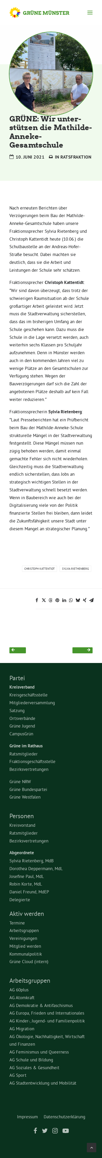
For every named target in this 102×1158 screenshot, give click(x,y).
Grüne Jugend (22, 726)
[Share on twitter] (44, 600)
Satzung (17, 710)
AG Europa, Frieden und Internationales (46, 1013)
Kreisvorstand (22, 825)
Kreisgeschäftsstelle (28, 694)
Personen (21, 816)
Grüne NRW (20, 781)
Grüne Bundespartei (28, 789)
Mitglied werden (25, 946)
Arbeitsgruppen (24, 930)
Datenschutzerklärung (64, 1116)
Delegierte (19, 899)
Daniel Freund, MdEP (29, 891)
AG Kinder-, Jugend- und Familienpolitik (47, 1020)
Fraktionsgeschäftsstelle (32, 761)
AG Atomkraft (22, 997)
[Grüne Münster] (44, 12)
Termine (17, 923)
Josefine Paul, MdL (26, 876)
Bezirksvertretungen (28, 769)
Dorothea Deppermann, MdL (36, 868)
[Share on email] (91, 600)
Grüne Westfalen (25, 797)
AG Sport (17, 1075)
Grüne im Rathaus (26, 746)
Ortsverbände (22, 718)
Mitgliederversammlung (32, 702)
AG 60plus (19, 989)
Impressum (27, 1116)
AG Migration (21, 1028)
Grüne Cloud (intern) (28, 961)
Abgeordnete (21, 853)
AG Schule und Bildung (31, 1059)
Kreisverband (22, 687)
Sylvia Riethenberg (75, 569)
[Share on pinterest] (57, 600)
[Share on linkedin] (64, 600)
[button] (90, 12)
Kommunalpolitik (25, 954)
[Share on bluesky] (78, 600)
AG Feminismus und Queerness (39, 1052)
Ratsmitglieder (23, 754)
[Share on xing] (84, 600)
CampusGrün (21, 733)
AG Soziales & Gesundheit (34, 1067)
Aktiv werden (26, 913)
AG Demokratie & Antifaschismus (41, 1005)
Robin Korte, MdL (25, 884)
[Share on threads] (50, 600)
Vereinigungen (23, 938)
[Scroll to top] (91, 1146)
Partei (17, 678)
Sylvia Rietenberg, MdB (31, 860)
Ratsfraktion (75, 157)
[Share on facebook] (37, 600)
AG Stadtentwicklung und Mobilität (42, 1083)
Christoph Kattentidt (39, 569)
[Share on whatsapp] (71, 600)
